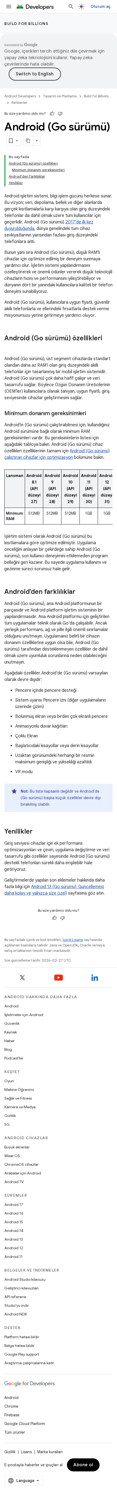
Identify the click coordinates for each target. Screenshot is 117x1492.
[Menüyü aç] (8, 6)
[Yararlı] (52, 114)
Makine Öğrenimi (19, 1089)
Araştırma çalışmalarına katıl (29, 1362)
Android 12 (13, 1248)
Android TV (14, 1181)
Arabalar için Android (22, 1173)
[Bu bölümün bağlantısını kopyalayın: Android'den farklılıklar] (80, 592)
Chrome (11, 1406)
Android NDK (15, 1314)
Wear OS (12, 1155)
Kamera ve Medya (20, 1106)
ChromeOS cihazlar (21, 1164)
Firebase (11, 1415)
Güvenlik (12, 1023)
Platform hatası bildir (21, 1336)
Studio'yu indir (16, 1305)
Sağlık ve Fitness (18, 1098)
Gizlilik (10, 1115)
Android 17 (13, 1204)
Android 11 (13, 1256)
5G (7, 1124)
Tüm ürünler (14, 1432)
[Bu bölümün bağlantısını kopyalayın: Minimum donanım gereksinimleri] (91, 414)
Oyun (9, 1080)
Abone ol (83, 1465)
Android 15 (13, 1221)
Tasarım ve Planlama (60, 96)
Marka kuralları (50, 1452)
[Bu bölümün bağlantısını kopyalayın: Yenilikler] (38, 832)
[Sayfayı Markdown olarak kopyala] (28, 140)
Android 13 (13, 1239)
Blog (8, 1049)
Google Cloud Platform (24, 1423)
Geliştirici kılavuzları (21, 1288)
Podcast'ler (13, 1058)
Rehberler (19, 102)
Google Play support (21, 1354)
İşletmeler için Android (23, 1014)
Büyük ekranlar (17, 1147)
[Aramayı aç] (71, 6)
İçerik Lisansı (73, 939)
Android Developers (20, 96)
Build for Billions (26, 23)
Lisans (26, 1452)
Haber (9, 1040)
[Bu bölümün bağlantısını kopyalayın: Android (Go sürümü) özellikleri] (9, 347)
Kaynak (10, 1032)
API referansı (15, 1296)
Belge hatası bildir (19, 1345)
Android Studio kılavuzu (24, 1279)
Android (11, 1006)
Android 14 (13, 1230)
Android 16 (13, 1213)
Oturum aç (100, 6)
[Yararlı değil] (60, 114)
